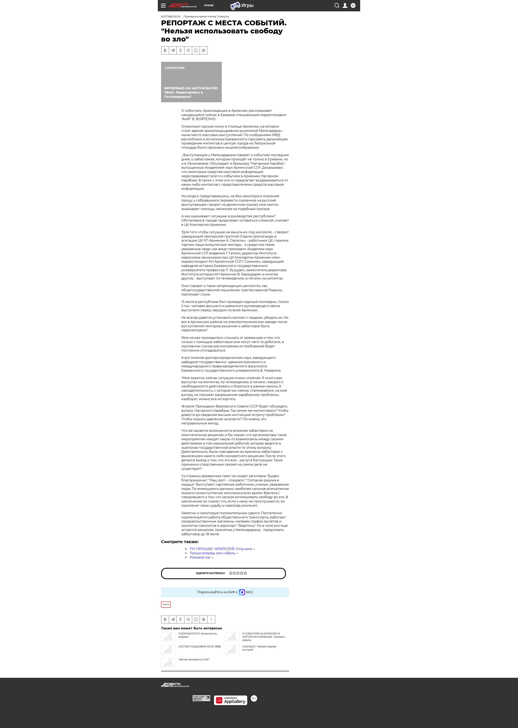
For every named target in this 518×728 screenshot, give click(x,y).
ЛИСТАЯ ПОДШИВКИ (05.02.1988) (199, 646)
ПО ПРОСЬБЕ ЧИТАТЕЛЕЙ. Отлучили (221, 549)
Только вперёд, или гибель (212, 553)
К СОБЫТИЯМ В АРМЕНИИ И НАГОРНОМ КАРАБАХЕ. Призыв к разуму (263, 637)
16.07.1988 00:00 (170, 16)
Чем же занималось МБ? (194, 659)
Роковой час (200, 557)
